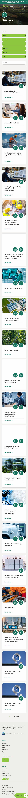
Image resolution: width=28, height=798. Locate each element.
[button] (19, 6)
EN (24, 6)
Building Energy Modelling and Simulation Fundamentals (12, 189)
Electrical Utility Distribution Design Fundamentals (13, 576)
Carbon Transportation (11, 350)
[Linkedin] (7, 779)
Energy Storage (9, 608)
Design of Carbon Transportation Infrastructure (9, 512)
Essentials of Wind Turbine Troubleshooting (12, 704)
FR (26, 6)
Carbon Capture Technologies (13, 288)
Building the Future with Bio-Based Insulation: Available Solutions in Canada (13, 256)
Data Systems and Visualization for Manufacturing (10, 414)
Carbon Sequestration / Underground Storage (11, 319)
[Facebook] (3, 779)
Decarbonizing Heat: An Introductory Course (11, 447)
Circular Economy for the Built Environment (12, 381)
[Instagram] (5, 779)
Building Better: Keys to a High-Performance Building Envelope (13, 155)
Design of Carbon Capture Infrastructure (12, 479)
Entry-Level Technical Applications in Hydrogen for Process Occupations (13, 639)
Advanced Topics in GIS (11, 123)
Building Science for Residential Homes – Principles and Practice (11, 222)
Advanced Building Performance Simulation (12, 92)
